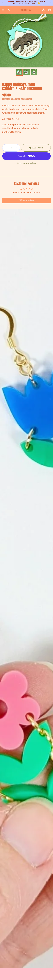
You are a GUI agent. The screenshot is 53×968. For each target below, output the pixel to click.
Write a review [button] (27, 200)
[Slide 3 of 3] (34, 72)
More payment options (26, 163)
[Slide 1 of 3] (19, 72)
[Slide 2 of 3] (26, 72)
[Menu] (3, 10)
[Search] (9, 10)
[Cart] (49, 10)
